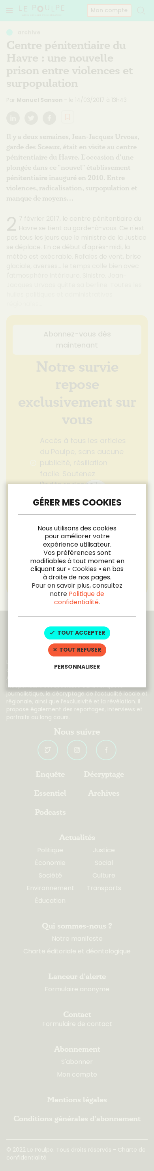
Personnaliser (77, 667)
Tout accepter (80, 633)
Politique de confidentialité (79, 598)
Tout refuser (79, 650)
